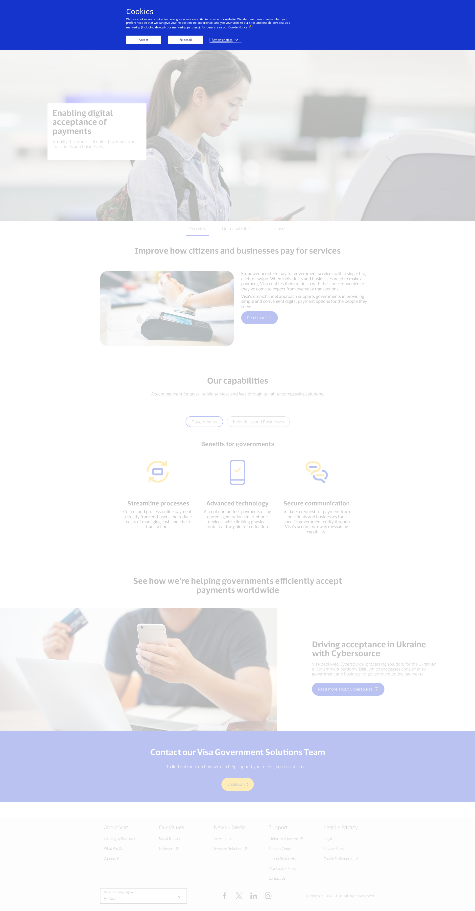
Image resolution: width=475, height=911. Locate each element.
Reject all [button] (185, 40)
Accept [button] (143, 40)
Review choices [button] (222, 40)
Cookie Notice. (238, 27)
